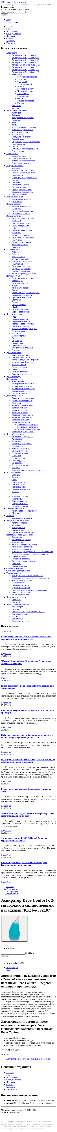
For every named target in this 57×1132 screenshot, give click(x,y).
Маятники (16, 209)
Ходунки (16, 602)
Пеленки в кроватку (21, 559)
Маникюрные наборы (21, 259)
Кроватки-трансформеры (23, 432)
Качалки (15, 491)
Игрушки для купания (22, 230)
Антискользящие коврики (23, 218)
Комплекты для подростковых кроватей (30, 554)
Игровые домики (19, 487)
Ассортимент (12, 31)
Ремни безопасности (21, 595)
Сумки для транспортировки (25, 149)
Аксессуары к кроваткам (23, 398)
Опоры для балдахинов (22, 211)
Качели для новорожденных (24, 511)
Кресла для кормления (22, 580)
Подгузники (17, 264)
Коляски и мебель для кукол (24, 328)
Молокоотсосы (18, 583)
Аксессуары (17, 74)
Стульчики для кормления (18, 571)
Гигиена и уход (13, 249)
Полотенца (17, 201)
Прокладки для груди (21, 592)
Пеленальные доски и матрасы (26, 292)
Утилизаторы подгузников (24, 273)
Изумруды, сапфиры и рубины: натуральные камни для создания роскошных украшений (28, 760)
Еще (8, 970)
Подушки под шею (25, 96)
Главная (10, 26)
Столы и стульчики (20, 506)
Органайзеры (23, 93)
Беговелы (16, 441)
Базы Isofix (16, 105)
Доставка (10, 36)
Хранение (16, 247)
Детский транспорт (15, 434)
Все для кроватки (14, 204)
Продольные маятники (27, 427)
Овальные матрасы (20, 530)
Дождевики (22, 81)
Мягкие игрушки (19, 336)
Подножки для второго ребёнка (26, 141)
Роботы (15, 616)
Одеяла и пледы (19, 556)
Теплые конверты (20, 393)
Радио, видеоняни (20, 614)
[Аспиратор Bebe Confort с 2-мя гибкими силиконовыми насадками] (14, 941)
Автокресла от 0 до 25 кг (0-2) (25, 60)
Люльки (15, 369)
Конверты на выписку (22, 386)
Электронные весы (20, 621)
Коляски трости (19, 364)
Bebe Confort (12, 894)
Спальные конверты (21, 391)
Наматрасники (18, 527)
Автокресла (11, 53)
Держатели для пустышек (23, 173)
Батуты (15, 477)
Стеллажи (16, 300)
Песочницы (17, 499)
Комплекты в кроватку (22, 549)
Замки (14, 122)
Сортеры (16, 350)
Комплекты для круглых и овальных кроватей (32, 551)
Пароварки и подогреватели (24, 177)
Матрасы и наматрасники (18, 520)
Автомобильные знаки (27, 77)
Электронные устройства (17, 604)
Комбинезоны (18, 381)
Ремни (20, 98)
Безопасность (12, 153)
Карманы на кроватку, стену (24, 544)
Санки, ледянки (19, 458)
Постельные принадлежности (19, 535)
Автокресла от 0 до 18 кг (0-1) (25, 57)
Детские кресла (19, 482)
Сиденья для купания (21, 242)
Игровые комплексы (21, 321)
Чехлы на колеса (19, 151)
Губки (14, 228)
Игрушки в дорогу (25, 89)
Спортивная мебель (20, 501)
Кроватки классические (22, 415)
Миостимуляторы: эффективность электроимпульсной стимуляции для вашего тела (27, 814)
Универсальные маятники (28, 429)
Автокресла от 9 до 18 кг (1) (24, 67)
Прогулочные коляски (22, 374)
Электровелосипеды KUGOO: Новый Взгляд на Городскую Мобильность (24, 839)
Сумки (15, 146)
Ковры (15, 285)
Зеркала (20, 86)
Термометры (17, 619)
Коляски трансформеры (22, 362)
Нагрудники (17, 175)
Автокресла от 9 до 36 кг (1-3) (25, 72)
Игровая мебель (13, 472)
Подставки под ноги (21, 266)
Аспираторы (17, 252)
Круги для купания (20, 235)
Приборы (16, 182)
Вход (8, 19)
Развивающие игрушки (22, 348)
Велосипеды (17, 446)
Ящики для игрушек (21, 312)
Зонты (14, 125)
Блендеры (16, 168)
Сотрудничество (13, 34)
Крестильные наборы (21, 199)
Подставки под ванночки (23, 237)
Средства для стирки (21, 271)
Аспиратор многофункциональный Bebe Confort (28, 1059)
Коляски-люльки (19, 367)
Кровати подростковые (22, 405)
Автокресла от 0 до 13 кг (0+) (25, 55)
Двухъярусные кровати (22, 400)
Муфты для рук (19, 134)
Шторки (20, 103)
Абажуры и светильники (23, 278)
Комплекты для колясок (22, 129)
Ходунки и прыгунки (16, 597)
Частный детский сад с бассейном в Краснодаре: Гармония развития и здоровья (24, 863)
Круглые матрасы (20, 523)
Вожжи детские (19, 156)
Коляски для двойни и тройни (25, 360)
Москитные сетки (25, 91)
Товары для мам (13, 573)
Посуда (15, 180)
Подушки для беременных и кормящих (29, 590)
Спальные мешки (19, 566)
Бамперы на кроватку (21, 539)
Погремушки (17, 343)
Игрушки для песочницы (23, 324)
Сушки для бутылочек (22, 189)
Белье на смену (18, 542)
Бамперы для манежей (22, 518)
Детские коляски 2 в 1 (22, 355)
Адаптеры (21, 79)
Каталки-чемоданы (20, 448)
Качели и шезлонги (15, 508)
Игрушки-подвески (20, 326)
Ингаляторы (17, 607)
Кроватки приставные (22, 417)
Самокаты (16, 456)
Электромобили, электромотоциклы (28, 470)
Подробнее (6, 653)
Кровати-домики (19, 408)
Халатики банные (20, 245)
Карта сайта (11, 43)
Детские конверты (14, 379)
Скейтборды (17, 460)
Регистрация (12, 22)
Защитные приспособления (24, 161)
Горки (14, 479)
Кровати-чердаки (19, 410)
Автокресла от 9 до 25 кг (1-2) (25, 69)
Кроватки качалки (20, 412)
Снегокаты (17, 463)
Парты (15, 290)
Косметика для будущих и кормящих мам (30, 578)
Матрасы (16, 525)
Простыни (16, 563)
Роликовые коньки (20, 453)
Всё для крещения (14, 197)
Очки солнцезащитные (22, 163)
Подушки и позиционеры (23, 561)
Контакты (10, 41)
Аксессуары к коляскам (17, 110)
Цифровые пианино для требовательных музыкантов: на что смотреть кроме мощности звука (27, 736)
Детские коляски (13, 352)
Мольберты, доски (20, 496)
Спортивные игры (20, 503)
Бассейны (16, 475)
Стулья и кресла (19, 304)
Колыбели (16, 403)
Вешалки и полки (20, 283)
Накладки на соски (20, 585)
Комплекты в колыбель (22, 547)
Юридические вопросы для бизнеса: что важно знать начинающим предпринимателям (26, 638)
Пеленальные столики (22, 295)
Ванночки (16, 221)
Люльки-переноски (20, 372)
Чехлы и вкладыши (25, 101)
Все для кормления (14, 165)
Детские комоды (13, 376)
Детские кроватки (14, 396)
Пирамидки (17, 340)
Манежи (10, 515)
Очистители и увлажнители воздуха (28, 611)
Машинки (16, 333)
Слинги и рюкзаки (14, 568)
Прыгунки (16, 599)
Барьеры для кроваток (22, 206)
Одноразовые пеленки (22, 261)
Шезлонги (16, 513)
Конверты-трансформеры (23, 388)
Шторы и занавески (21, 309)
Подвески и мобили (21, 213)
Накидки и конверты (21, 137)
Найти (4, 15)
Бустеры (15, 108)
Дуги (14, 316)
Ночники (16, 609)
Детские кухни (18, 484)
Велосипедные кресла (22, 444)
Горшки (15, 254)
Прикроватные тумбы (22, 297)
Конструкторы (18, 331)
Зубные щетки (18, 256)
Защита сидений (24, 84)
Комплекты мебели (20, 288)
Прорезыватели (19, 345)
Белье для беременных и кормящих (27, 575)
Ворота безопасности (21, 158)
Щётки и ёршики (19, 194)
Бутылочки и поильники (23, 170)
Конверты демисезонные (23, 384)
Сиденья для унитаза (21, 268)
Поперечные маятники (27, 424)
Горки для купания (20, 225)
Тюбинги (16, 467)
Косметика (16, 233)
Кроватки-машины (20, 420)
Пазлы (14, 338)
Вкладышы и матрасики (23, 117)
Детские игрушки (14, 314)
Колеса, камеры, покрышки (24, 127)
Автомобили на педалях (23, 436)
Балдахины (17, 537)
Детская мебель (13, 276)
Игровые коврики (20, 319)
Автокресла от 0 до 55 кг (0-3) (25, 62)
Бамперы (16, 115)
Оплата (9, 38)
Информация (12, 967)
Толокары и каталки (21, 465)
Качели (15, 494)
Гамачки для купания (21, 223)
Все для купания (13, 216)
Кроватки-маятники (21, 422)
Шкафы (15, 307)
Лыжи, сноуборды (20, 451)
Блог (8, 29)
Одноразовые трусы (21, 587)
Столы (15, 302)
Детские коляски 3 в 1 (22, 357)
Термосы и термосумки (22, 192)
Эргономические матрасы (23, 532)
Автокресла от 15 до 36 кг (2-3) (26, 65)
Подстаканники (19, 144)
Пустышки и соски (20, 185)
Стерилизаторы (19, 187)
